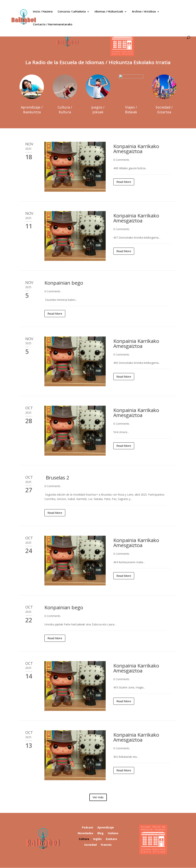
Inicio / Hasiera (43, 11)
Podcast (87, 827)
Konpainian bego (63, 282)
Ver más (98, 797)
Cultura (84, 839)
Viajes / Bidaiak (131, 109)
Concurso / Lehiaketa (72, 11)
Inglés (97, 839)
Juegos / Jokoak (98, 109)
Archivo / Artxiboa (144, 11)
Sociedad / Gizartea (164, 109)
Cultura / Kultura (65, 109)
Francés (106, 844)
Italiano (113, 833)
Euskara (111, 839)
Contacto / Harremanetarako (52, 24)
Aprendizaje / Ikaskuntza (32, 109)
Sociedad (90, 844)
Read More (123, 182)
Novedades (85, 833)
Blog (100, 833)
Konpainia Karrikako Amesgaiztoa (136, 149)
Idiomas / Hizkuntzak (109, 11)
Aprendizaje (105, 827)
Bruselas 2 (56, 477)
